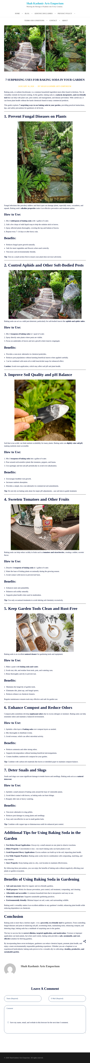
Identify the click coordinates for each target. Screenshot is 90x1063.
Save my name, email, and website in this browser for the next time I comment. (39, 1022)
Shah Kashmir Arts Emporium (45, 3)
